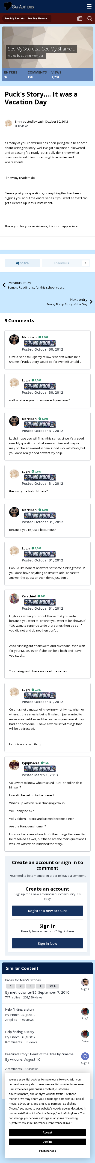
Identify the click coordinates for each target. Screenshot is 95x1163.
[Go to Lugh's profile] (8, 123)
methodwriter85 (23, 992)
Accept (47, 1132)
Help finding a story (19, 1009)
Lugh (24, 55)
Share (24, 263)
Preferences (47, 1151)
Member (37, 55)
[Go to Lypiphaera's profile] (14, 765)
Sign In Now (47, 943)
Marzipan (29, 337)
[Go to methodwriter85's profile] (85, 982)
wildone (16, 1059)
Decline (47, 1141)
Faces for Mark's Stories (23, 980)
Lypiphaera (30, 763)
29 (51, 986)
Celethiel (29, 596)
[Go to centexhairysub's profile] (85, 1056)
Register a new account (47, 910)
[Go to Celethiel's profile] (14, 598)
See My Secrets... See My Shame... (41, 49)
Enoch (15, 1014)
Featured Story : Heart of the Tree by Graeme (39, 1054)
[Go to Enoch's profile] (85, 1011)
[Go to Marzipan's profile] (14, 339)
